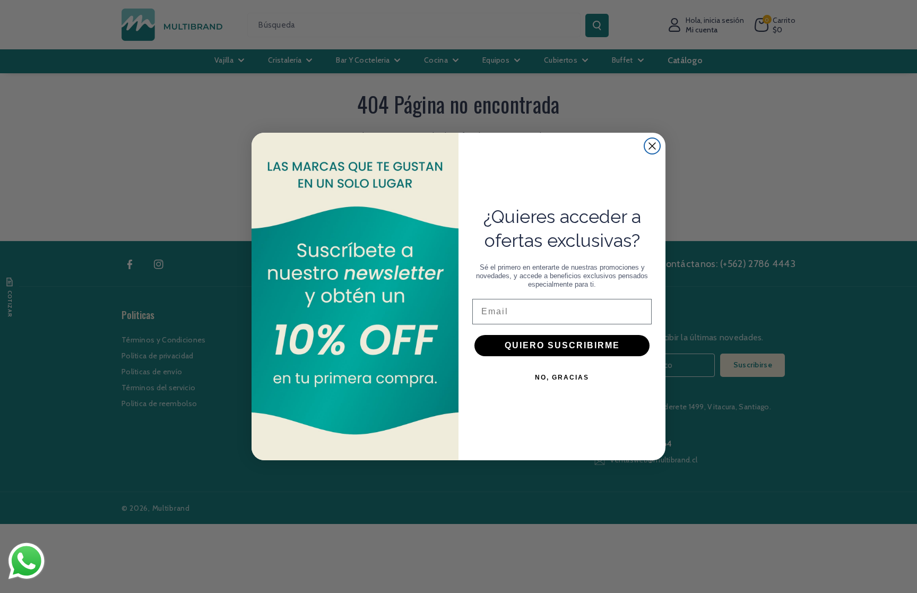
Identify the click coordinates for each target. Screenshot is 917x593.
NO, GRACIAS (562, 377)
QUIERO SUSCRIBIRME (562, 345)
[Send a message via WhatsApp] (26, 561)
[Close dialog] (652, 146)
